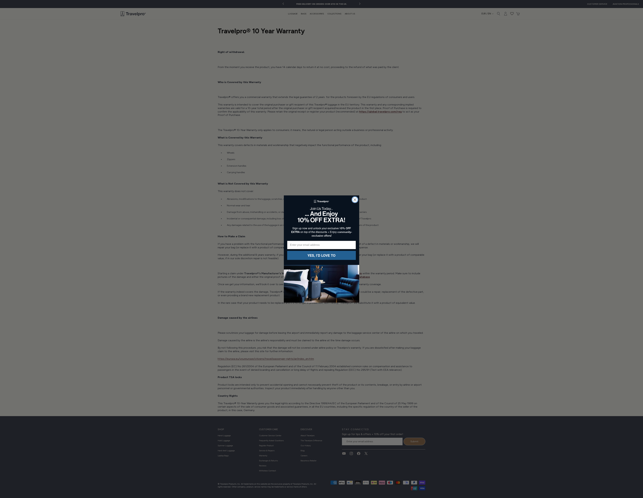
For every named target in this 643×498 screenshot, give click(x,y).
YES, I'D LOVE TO (321, 255)
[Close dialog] (355, 200)
